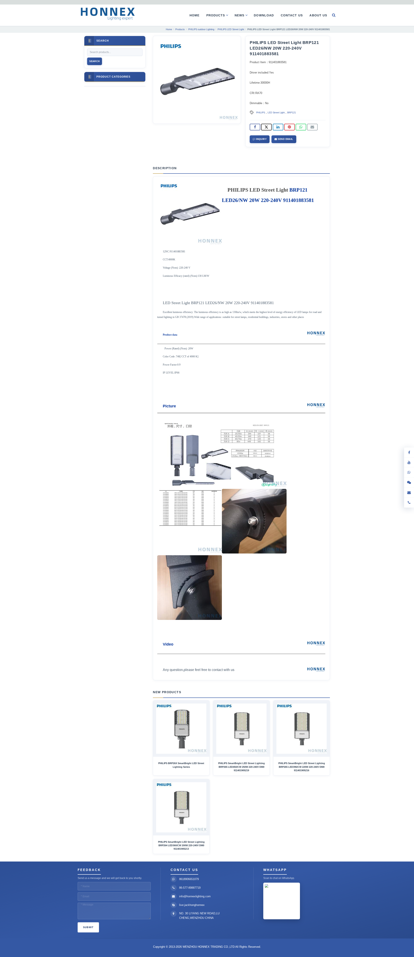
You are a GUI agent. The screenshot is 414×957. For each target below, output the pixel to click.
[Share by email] (312, 127)
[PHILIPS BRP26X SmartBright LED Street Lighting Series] (181, 729)
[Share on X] (266, 127)
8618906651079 (189, 879)
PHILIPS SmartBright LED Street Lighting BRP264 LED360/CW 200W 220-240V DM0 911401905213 (181, 845)
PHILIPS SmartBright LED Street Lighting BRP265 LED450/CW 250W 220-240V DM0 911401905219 (241, 767)
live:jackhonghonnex (192, 905)
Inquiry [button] (261, 139)
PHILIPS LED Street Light (257, 190)
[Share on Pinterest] (289, 127)
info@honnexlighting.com (195, 896)
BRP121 (291, 112)
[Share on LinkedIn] (278, 127)
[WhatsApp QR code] (409, 472)
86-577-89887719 (190, 887)
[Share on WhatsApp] (301, 127)
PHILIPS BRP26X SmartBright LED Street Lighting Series (181, 765)
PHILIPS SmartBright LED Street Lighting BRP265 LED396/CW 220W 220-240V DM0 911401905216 (301, 767)
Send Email (285, 139)
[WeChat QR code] (409, 483)
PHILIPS (260, 112)
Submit (88, 927)
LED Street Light (276, 112)
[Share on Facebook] (255, 127)
